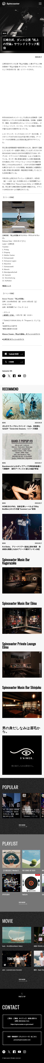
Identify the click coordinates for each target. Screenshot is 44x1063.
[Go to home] (11, 3)
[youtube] (19, 377)
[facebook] (14, 377)
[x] (9, 377)
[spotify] (4, 377)
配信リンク (7, 286)
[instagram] (24, 377)
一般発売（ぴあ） (8, 315)
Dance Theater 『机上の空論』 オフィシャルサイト (21, 334)
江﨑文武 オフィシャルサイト (13, 339)
